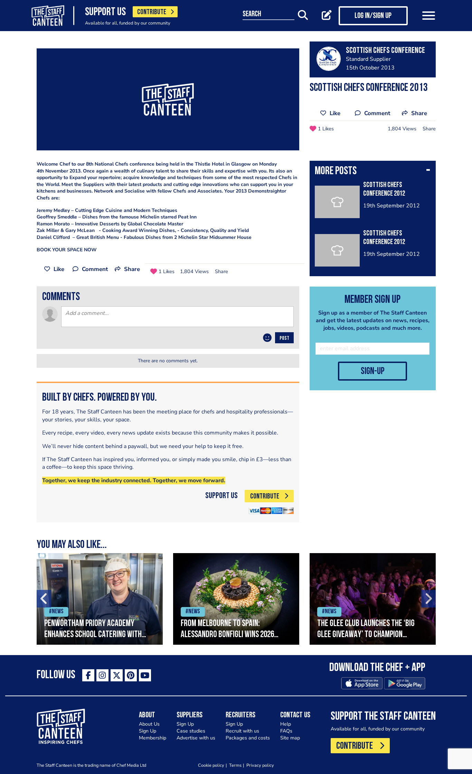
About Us (149, 724)
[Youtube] (145, 675)
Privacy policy (260, 765)
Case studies (191, 731)
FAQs (286, 731)
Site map (290, 738)
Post (284, 338)
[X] (117, 675)
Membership (152, 738)
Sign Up (147, 731)
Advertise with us (196, 738)
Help (285, 724)
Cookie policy (211, 765)
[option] (99, 599)
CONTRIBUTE (151, 12)
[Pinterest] (131, 675)
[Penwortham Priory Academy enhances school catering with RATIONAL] (100, 599)
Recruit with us (242, 731)
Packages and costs (248, 738)
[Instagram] (102, 675)
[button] (373, 172)
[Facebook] (88, 675)
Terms (235, 765)
